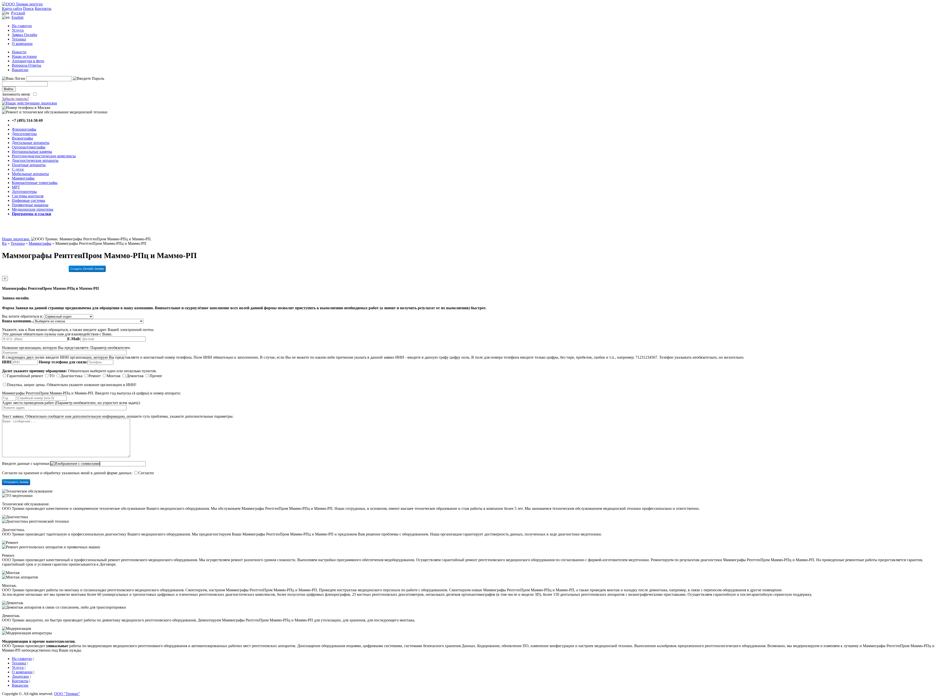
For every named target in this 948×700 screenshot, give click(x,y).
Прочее (156, 376)
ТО (52, 376)
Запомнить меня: (17, 94)
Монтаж (113, 376)
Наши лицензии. (16, 239)
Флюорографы (24, 129)
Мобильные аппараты (30, 174)
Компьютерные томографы (35, 183)
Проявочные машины (30, 205)
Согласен (146, 473)
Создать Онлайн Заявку (87, 268)
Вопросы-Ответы (26, 65)
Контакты (43, 8)
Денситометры (24, 134)
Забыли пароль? (15, 99)
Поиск (28, 8)
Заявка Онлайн (24, 35)
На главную (22, 26)
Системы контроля (27, 196)
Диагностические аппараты (35, 160)
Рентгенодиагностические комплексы (44, 156)
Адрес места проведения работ (28, 403)
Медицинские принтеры (32, 209)
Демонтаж (135, 376)
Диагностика (71, 376)
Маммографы (23, 178)
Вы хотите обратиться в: (22, 316)
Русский (18, 13)
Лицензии (20, 676)
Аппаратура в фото (28, 61)
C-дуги (18, 169)
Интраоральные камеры (32, 151)
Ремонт (94, 376)
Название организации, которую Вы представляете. (45, 348)
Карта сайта (12, 8)
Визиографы (22, 138)
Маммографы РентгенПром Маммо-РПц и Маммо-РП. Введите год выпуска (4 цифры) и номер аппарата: (91, 393)
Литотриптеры (24, 191)
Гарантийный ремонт (25, 376)
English (17, 17)
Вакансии (20, 70)
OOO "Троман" (67, 694)
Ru (4, 243)
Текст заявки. (13, 416)
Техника (19, 39)
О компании (22, 43)
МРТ (16, 187)
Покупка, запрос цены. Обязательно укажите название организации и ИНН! (71, 385)
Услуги (18, 30)
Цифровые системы (28, 200)
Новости (19, 52)
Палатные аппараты (29, 165)
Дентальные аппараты (30, 143)
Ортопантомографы (28, 147)
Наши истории (24, 56)
